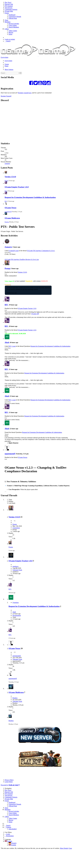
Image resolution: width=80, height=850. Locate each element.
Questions (15, 602)
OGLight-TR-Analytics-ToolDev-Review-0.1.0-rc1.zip (22, 259)
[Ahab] (7, 338)
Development (16, 615)
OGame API (35, 314)
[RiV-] (7, 301)
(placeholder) (13, 829)
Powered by (10, 785)
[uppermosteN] (7, 450)
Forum (7, 64)
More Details (64, 848)
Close (70, 848)
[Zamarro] (7, 243)
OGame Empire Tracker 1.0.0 (17, 187)
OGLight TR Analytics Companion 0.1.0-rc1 (41, 250)
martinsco (15, 566)
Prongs (6, 180)
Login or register (10, 39)
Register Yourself (6, 96)
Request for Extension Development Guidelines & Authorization (30, 197)
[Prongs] (7, 264)
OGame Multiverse (12, 218)
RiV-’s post (12, 346)
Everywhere (4, 57)
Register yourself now (25, 93)
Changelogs (16, 528)
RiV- (6, 191)
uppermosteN (8, 211)
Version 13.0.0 (10, 177)
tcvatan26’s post (14, 250)
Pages (6, 66)
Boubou (7, 222)
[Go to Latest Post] (10, 544)
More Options (9, 69)
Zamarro (7, 163)
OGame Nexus (10, 208)
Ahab (7, 342)
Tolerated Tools (17, 570)
